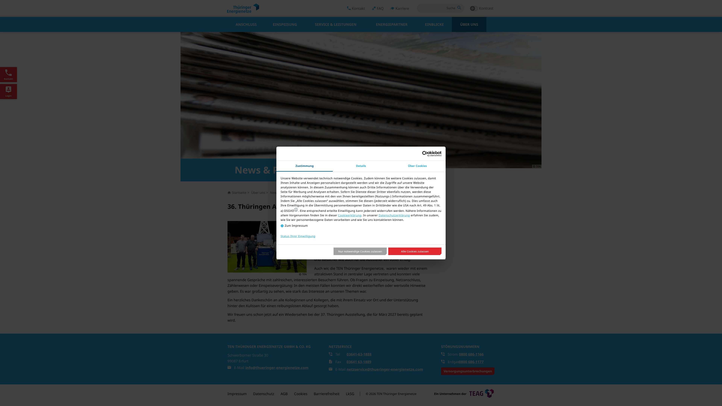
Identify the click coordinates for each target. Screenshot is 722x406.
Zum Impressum (296, 226)
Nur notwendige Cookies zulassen (360, 251)
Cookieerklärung (349, 215)
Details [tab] (361, 166)
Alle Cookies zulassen (415, 251)
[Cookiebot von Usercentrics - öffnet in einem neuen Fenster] (425, 154)
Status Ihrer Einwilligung (298, 236)
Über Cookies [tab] (417, 166)
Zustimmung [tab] (305, 166)
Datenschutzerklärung (394, 215)
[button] (296, 210)
